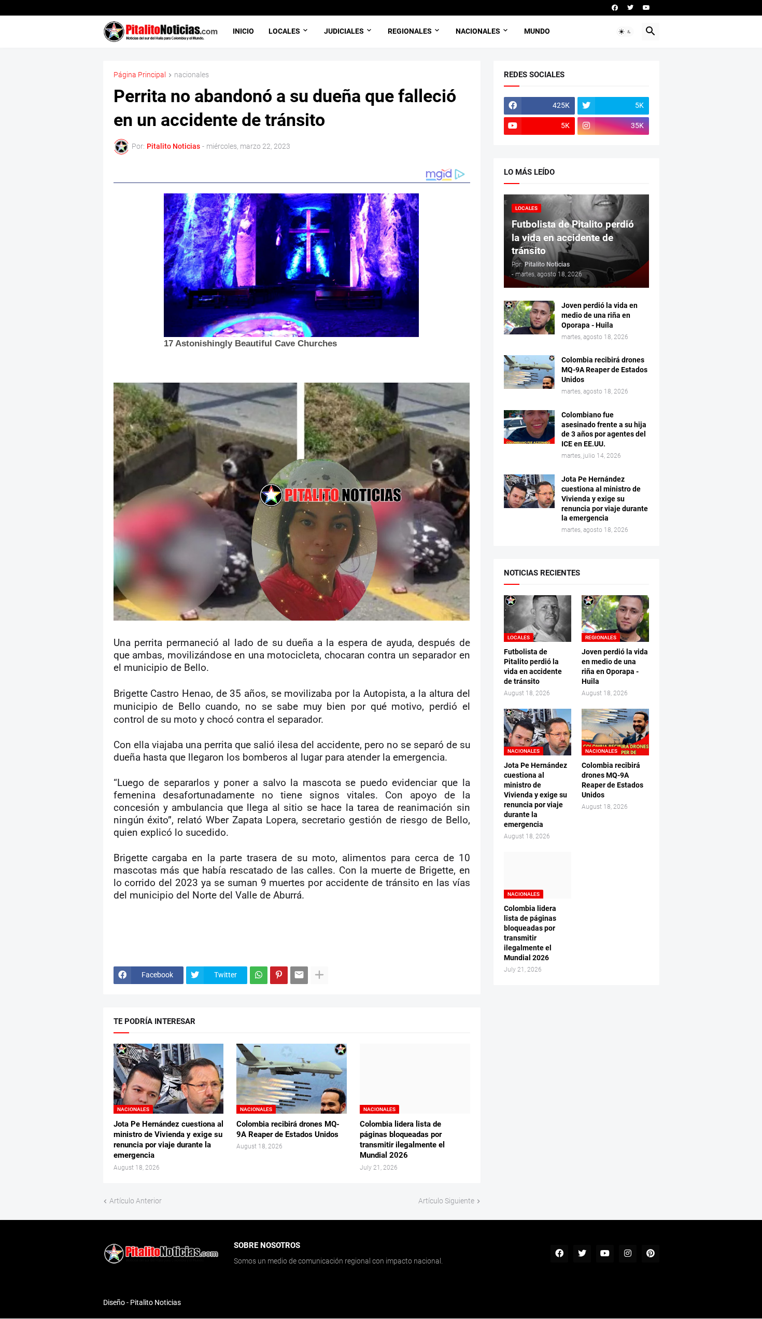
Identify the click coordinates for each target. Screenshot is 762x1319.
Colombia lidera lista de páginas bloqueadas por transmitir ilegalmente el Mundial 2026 (402, 1139)
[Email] (299, 975)
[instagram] (628, 1253)
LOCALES (284, 31)
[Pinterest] (279, 975)
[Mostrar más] (319, 975)
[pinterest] (650, 1253)
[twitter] (630, 8)
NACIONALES (478, 31)
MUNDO (537, 31)
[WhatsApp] (258, 975)
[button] (625, 31)
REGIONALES (410, 31)
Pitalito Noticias (155, 1302)
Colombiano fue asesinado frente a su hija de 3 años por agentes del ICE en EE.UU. (603, 429)
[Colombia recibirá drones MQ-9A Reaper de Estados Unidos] (529, 372)
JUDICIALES (344, 31)
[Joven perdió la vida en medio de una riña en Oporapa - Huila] (529, 317)
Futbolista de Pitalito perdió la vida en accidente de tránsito (533, 666)
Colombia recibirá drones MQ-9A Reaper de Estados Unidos (288, 1129)
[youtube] (646, 8)
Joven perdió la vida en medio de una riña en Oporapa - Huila (599, 315)
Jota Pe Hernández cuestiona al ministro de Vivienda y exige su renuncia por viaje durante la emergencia (168, 1139)
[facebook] (615, 8)
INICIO (243, 31)
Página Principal (140, 75)
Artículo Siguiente (446, 1201)
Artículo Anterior (135, 1201)
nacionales (191, 75)
